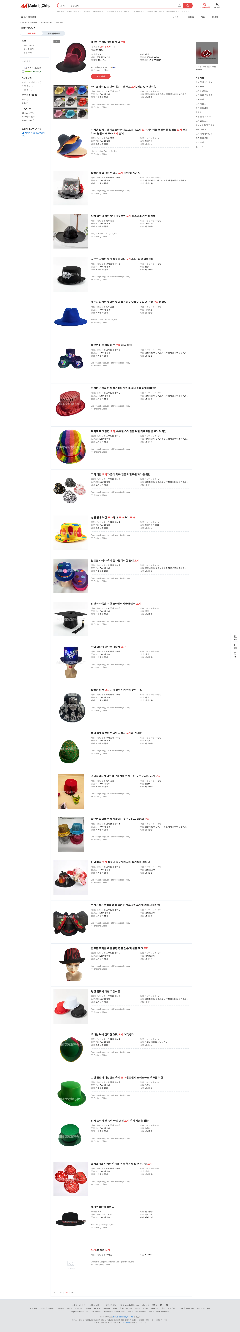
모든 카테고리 (30, 17)
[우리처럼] (161, 1305)
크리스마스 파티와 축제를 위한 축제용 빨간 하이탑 (121, 1163)
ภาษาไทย (171, 1308)
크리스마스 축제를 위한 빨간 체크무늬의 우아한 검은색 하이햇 (125, 905)
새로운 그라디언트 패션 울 (108, 42)
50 (72, 1292)
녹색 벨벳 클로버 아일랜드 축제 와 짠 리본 (116, 732)
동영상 (56, 41)
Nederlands (155, 1308)
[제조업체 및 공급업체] (35, 6)
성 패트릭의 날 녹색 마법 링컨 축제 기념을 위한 (119, 1120)
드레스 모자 (29, 49)
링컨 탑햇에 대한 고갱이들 (105, 991)
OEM (25, 99)
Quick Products (95, 1311)
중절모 (161, 11)
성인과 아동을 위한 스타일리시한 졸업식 (116, 603)
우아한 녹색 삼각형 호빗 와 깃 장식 (112, 1034)
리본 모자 (127, 11)
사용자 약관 (94, 1305)
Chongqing (28, 116)
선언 (85, 1305)
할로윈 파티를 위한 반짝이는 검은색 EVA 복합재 (120, 818)
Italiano (116, 1308)
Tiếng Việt (190, 1308)
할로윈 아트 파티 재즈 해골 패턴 (111, 345)
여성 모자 (200, 142)
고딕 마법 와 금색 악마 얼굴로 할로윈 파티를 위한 (120, 474)
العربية (145, 1308)
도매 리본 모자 (138, 11)
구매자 (175, 17)
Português (106, 1308)
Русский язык (127, 1308)
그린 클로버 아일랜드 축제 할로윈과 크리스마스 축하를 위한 (127, 1077)
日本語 (69, 1308)
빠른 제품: (61, 11)
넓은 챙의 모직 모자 (114, 11)
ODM (25, 103)
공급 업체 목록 (54, 33)
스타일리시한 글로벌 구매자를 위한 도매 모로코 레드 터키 (125, 775)
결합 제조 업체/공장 (32, 82)
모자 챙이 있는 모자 (74, 11)
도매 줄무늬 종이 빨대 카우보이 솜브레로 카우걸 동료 (123, 215)
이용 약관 (126, 1322)
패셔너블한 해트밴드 (102, 1206)
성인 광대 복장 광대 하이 (113, 517)
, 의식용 (100, 1249)
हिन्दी (163, 1308)
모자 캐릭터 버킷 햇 (204, 133)
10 (60, 1292)
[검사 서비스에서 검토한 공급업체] (34, 68)
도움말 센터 (76, 1305)
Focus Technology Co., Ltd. (123, 1317)
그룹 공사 (27, 89)
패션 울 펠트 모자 (172, 11)
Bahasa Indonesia (203, 1308)
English (42, 1308)
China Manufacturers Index (114, 1311)
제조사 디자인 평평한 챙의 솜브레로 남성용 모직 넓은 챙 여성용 (129, 301)
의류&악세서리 (28, 45)
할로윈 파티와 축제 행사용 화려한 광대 (115, 560)
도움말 (191, 17)
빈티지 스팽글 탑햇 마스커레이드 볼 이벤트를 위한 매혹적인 (124, 388)
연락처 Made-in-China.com (129, 1305)
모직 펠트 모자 (202, 120)
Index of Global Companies (158, 1311)
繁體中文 (61, 1308)
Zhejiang (28, 113)
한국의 (137, 1308)
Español (88, 1308)
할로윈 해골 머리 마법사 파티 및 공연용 (115, 172)
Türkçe (180, 1308)
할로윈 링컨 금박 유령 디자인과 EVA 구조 (116, 689)
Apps (203, 17)
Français (78, 1308)
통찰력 (154, 1305)
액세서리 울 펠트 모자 (205, 125)
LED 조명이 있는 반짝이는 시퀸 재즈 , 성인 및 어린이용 (123, 86)
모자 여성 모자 (202, 138)
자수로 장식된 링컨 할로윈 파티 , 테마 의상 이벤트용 (122, 258)
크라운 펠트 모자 (99, 11)
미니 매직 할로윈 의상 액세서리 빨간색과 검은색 (120, 862)
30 (66, 1292)
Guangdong (28, 120)
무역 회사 (27, 86)
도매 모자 (86, 11)
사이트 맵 (145, 1305)
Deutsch (97, 1308)
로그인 (217, 7)
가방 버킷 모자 (202, 129)
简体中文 (51, 1308)
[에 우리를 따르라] (167, 1305)
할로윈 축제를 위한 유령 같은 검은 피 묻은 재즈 (119, 948)
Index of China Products (137, 1311)
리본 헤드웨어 (152, 11)
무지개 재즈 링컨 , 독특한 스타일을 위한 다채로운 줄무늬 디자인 (129, 431)
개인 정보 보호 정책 (109, 1305)
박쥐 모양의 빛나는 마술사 (108, 646)
